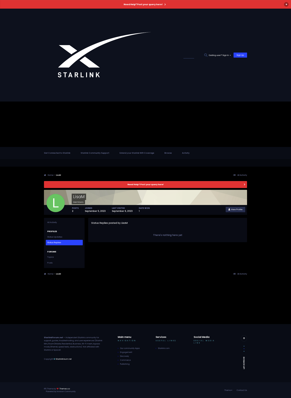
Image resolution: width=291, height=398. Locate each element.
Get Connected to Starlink (57, 153)
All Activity (52, 222)
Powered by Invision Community (61, 391)
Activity (186, 153)
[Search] (206, 55)
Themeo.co (64, 388)
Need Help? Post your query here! (143, 4)
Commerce (125, 360)
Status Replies (54, 242)
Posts (50, 262)
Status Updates (192, 55)
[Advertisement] (145, 124)
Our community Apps (130, 348)
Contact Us (242, 390)
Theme (227, 390)
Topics (50, 257)
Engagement (126, 352)
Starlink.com (164, 348)
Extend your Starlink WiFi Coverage (137, 153)
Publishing (125, 364)
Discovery (124, 356)
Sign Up (240, 55)
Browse (168, 153)
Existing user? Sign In (219, 55)
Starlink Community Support (95, 153)
